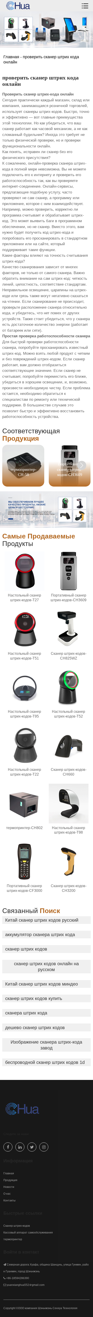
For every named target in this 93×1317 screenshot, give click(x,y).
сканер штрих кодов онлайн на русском (46, 966)
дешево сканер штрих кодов (35, 1027)
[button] (81, 465)
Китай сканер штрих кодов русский (41, 920)
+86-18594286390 (17, 1278)
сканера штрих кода (26, 1012)
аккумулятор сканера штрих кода (40, 934)
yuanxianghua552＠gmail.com (25, 1285)
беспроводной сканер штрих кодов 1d (45, 1062)
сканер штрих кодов (26, 948)
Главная (11, 57)
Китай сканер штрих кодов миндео (41, 983)
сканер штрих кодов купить (33, 998)
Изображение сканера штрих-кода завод (46, 1045)
